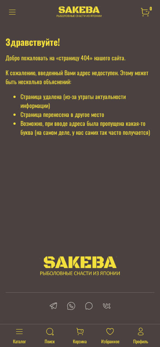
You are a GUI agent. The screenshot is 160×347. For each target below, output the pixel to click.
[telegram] (53, 307)
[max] (89, 307)
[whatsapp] (71, 307)
